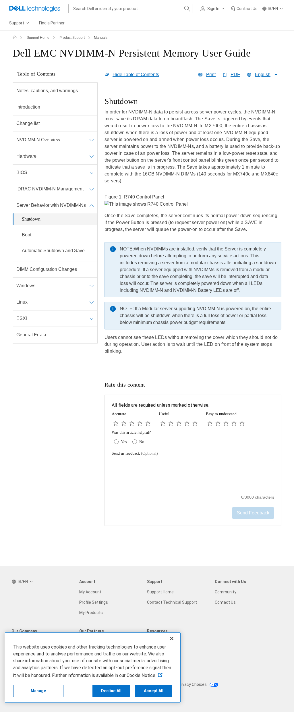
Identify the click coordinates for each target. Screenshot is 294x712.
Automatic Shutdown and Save (53, 250)
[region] (193, 229)
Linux (22, 302)
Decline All (111, 690)
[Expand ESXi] (91, 318)
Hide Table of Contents (136, 74)
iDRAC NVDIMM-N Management (50, 188)
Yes (124, 442)
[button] (213, 9)
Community (225, 592)
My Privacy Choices (189, 684)
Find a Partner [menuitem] (52, 23)
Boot (26, 234)
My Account (90, 592)
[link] (244, 9)
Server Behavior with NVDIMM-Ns (51, 205)
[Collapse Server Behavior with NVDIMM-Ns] (91, 205)
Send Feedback (253, 512)
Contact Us (225, 602)
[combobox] (130, 8)
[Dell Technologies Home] (35, 9)
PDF (235, 74)
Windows (25, 285)
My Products (91, 612)
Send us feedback (135, 453)
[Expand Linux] (91, 302)
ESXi (21, 318)
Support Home (38, 38)
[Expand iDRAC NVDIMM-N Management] (91, 189)
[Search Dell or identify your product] (187, 8)
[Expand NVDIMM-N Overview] (91, 139)
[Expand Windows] (91, 285)
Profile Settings (93, 602)
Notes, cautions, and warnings (47, 90)
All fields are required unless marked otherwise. (160, 405)
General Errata (31, 334)
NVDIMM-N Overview (38, 139)
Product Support (72, 38)
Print (211, 74)
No (141, 442)
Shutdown (31, 219)
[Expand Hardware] (91, 156)
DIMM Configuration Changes (46, 269)
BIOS (21, 172)
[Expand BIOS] (91, 172)
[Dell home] (15, 38)
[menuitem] (19, 23)
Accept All (153, 690)
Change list (28, 123)
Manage (38, 690)
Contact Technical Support (172, 602)
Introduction (28, 107)
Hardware (26, 156)
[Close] (171, 638)
